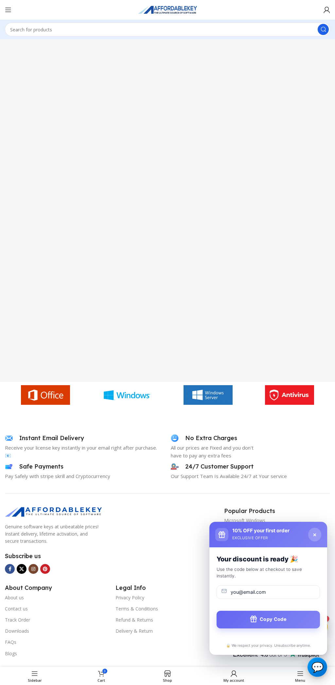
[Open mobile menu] (8, 9)
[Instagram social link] (33, 569)
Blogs (11, 653)
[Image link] (54, 511)
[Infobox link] (44, 438)
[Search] (323, 29)
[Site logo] (167, 9)
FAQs (10, 642)
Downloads (17, 631)
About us (14, 597)
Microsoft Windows (244, 520)
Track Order (17, 620)
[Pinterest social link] (45, 569)
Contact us (16, 609)
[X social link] (21, 569)
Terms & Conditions (136, 609)
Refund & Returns (134, 620)
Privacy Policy (129, 597)
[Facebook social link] (10, 569)
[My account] (326, 9)
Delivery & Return (134, 631)
